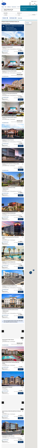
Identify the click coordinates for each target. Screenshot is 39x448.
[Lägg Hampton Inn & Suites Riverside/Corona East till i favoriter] (22, 310)
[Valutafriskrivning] (21, 13)
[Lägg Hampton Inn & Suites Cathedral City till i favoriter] (22, 262)
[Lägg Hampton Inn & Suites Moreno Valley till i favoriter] (22, 188)
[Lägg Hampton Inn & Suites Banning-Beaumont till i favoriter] (22, 94)
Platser (3, 6)
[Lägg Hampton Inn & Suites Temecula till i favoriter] (22, 140)
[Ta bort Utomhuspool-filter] (15, 18)
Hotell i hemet (14, 6)
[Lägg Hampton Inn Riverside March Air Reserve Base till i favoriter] (22, 164)
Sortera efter (6, 13)
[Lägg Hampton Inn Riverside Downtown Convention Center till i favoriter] (22, 237)
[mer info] (22, 50)
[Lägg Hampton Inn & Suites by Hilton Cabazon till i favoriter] (22, 117)
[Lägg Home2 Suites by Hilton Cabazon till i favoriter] (22, 340)
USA (5, 6)
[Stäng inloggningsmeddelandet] (36, 6)
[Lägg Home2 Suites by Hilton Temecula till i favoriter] (22, 436)
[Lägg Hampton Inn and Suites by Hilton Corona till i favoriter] (22, 286)
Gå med (33, 4)
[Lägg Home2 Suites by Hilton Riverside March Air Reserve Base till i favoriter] (22, 411)
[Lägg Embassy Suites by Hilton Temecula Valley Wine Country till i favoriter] (22, 362)
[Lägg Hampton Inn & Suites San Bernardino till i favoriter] (22, 213)
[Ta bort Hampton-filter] (7, 18)
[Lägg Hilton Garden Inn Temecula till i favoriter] (22, 387)
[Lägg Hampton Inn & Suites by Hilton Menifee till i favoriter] (22, 71)
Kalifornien (9, 6)
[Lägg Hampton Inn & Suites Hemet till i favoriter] (22, 47)
